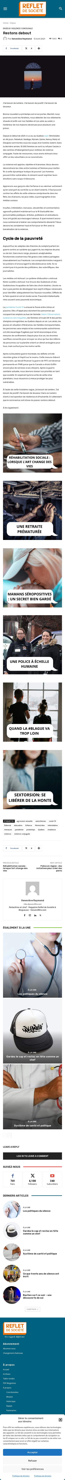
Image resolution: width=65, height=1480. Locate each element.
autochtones (41, 821)
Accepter (32, 1452)
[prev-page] (5, 1135)
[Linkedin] (35, 915)
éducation (18, 825)
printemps (30, 829)
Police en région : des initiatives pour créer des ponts (49, 868)
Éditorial (7, 825)
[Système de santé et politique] (32, 1096)
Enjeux (13, 23)
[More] (39, 48)
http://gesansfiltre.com (32, 904)
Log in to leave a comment (32, 1156)
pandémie (19, 829)
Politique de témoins (20, 1476)
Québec (41, 829)
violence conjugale (22, 834)
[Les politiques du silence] (32, 965)
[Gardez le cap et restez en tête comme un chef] (32, 1031)
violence (7, 834)
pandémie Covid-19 (15, 307)
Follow (32, 1174)
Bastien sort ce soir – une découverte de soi (37, 1296)
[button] (60, 1419)
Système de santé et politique (32, 1125)
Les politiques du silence (32, 993)
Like (13, 1174)
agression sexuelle (24, 821)
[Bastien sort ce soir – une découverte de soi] (12, 1295)
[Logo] (32, 9)
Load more (31, 1309)
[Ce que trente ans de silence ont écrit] (12, 1274)
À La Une (32, 990)
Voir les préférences (32, 1469)
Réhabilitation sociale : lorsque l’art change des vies (15, 868)
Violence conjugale (22, 28)
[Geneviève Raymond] (5, 39)
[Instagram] (30, 915)
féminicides (40, 825)
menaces (8, 829)
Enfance (28, 825)
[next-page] (10, 1135)
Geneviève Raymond (22, 39)
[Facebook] (24, 915)
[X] (40, 915)
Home (5, 23)
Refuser (32, 1460)
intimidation (53, 825)
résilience (52, 829)
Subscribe (52, 1174)
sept (46, 136)
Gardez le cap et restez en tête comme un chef (32, 1058)
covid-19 (52, 821)
